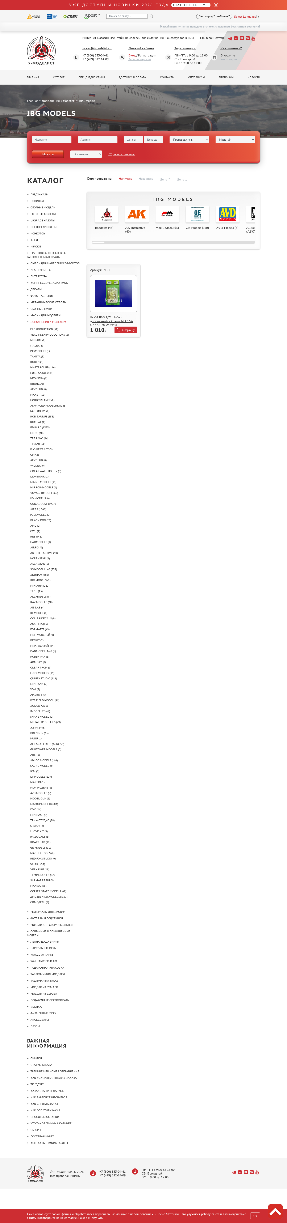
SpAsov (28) (37, 825)
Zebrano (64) (39, 438)
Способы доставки (44, 1116)
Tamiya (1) (37, 356)
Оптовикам (196, 77)
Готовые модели (43, 214)
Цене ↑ (165, 179)
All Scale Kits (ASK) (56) (47, 744)
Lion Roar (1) (39, 476)
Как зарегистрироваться (48, 1097)
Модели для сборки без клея (51, 924)
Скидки (36, 1058)
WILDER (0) (37, 465)
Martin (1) (37, 782)
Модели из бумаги (44, 987)
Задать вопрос (185, 48)
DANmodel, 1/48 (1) (43, 651)
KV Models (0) (40, 498)
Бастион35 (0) (39, 411)
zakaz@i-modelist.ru (97, 48)
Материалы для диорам (48, 911)
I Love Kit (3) (39, 831)
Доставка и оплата (132, 77)
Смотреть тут (191, 5)
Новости (254, 77)
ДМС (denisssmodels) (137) (48, 896)
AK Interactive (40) (44, 553)
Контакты (167, 77)
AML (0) (35, 525)
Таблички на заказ (44, 980)
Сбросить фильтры (121, 154)
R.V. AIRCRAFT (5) (41, 449)
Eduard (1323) (40, 427)
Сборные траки (41, 308)
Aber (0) (35, 754)
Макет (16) (37, 394)
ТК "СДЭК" (37, 1084)
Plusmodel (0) (40, 514)
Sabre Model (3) (41, 765)
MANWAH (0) (38, 885)
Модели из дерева (43, 993)
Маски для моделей (45, 315)
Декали (36, 289)
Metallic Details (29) (45, 722)
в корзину (128, 330)
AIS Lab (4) (37, 607)
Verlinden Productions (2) (49, 334)
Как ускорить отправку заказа (53, 1077)
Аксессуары (39, 1019)
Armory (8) (38, 662)
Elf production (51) (44, 329)
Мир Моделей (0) (42, 634)
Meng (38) (36, 432)
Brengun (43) (39, 733)
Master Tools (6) (42, 853)
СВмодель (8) (39, 902)
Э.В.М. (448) (37, 727)
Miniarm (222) (39, 585)
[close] (214, 5)
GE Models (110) (41, 847)
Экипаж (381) (39, 574)
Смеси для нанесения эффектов (55, 263)
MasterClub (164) (42, 367)
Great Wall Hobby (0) (45, 471)
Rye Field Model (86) (44, 700)
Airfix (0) (36, 547)
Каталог (59, 77)
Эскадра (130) (39, 705)
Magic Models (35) (43, 482)
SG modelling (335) (43, 569)
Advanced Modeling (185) (48, 405)
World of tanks (42, 954)
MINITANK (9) (38, 683)
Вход (132, 55)
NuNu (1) (36, 738)
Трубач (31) (37, 443)
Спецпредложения (92, 77)
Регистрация (147, 55)
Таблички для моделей (47, 974)
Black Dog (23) (40, 520)
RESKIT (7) (36, 640)
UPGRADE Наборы (42, 220)
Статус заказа (41, 1064)
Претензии (226, 77)
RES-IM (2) (36, 536)
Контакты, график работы (49, 1143)
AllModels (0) (40, 596)
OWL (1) (35, 531)
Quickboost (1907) (43, 503)
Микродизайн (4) (42, 645)
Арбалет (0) (38, 694)
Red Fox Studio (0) (43, 858)
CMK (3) (35, 454)
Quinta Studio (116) (43, 678)
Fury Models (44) (42, 673)
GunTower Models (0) (45, 749)
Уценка (36, 1006)
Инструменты (40, 269)
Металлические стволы (48, 302)
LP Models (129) (41, 776)
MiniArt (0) (37, 340)
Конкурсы (38, 233)
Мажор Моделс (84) (44, 804)
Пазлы (35, 1026)
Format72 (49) (40, 629)
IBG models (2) (40, 580)
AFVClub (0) (38, 389)
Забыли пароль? (139, 59)
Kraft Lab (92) (40, 842)
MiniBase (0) (38, 814)
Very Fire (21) (39, 869)
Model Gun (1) (40, 798)
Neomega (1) (38, 378)
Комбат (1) (37, 422)
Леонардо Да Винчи (44, 941)
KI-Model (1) (38, 613)
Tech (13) (36, 591)
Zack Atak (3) (39, 563)
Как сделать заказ (44, 1103)
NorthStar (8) (40, 558)
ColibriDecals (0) (42, 618)
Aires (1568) (38, 509)
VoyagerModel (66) (44, 492)
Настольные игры (43, 948)
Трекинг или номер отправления (54, 1071)
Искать (48, 154)
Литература (38, 276)
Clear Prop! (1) (40, 667)
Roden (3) (36, 362)
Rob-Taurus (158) (42, 416)
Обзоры (35, 1129)
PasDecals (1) (39, 836)
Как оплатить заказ (45, 1110)
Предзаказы (39, 194)
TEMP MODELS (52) (42, 874)
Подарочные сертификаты (50, 1000)
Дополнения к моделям (58, 100)
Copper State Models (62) (48, 891)
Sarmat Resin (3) (42, 880)
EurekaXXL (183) (41, 372)
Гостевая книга (42, 1136)
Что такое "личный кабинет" (51, 1123)
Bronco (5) (37, 383)
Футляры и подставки (46, 918)
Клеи (34, 240)
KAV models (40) (41, 602)
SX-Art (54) (37, 864)
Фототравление (42, 295)
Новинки (37, 201)
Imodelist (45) (40, 711)
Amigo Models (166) (44, 760)
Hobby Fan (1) (39, 656)
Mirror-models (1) (43, 487)
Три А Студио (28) (42, 820)
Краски (35, 246)
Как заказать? (231, 48)
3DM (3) (35, 689)
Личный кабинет (141, 48)
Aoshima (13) (39, 623)
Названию (146, 178)
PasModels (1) (40, 351)
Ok (255, 1216)
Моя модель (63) (41, 787)
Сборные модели (42, 207)
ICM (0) (34, 771)
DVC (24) (35, 809)
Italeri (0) (37, 345)
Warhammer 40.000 (44, 961)
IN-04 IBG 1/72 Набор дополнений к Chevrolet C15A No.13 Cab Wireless (111, 321)
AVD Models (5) (40, 793)
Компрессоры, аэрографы (49, 282)
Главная (33, 77)
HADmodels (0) (40, 542)
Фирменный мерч (43, 1013)
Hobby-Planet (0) (42, 400)
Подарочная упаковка (47, 967)
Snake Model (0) (41, 716)
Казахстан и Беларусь (46, 1090)
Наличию (125, 178)
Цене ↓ (182, 179)
